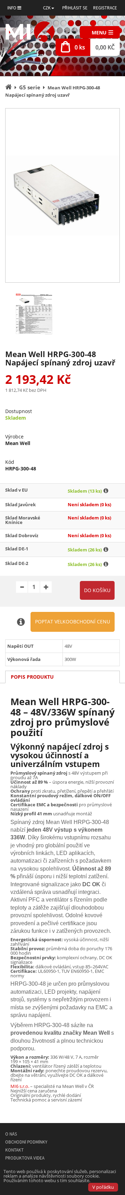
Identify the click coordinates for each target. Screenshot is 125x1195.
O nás (11, 1134)
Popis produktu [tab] (32, 676)
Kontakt (14, 1150)
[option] (62, 195)
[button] (48, 8)
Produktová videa (24, 1158)
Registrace (105, 8)
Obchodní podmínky (26, 1142)
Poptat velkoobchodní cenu (72, 621)
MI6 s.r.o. (19, 1086)
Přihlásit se (75, 8)
